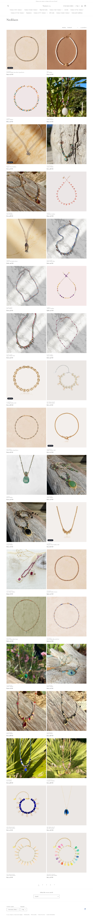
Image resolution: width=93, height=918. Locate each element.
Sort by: (64, 27)
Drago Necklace (10, 544)
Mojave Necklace (10, 119)
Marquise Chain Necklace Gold (53, 544)
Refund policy (27, 914)
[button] (8, 6)
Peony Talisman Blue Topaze (12, 639)
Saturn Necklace (50, 355)
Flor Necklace (49, 72)
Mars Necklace (9, 308)
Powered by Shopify (19, 914)
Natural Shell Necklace (11, 875)
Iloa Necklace (9, 780)
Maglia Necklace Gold (51, 450)
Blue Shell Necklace (50, 828)
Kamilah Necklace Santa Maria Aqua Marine (15, 72)
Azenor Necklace (50, 166)
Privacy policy (34, 914)
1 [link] (38, 884)
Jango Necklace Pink (11, 355)
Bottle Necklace (10, 497)
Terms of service (41, 914)
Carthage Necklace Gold (11, 403)
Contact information (50, 914)
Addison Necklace (50, 308)
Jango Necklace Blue (51, 261)
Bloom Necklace (10, 733)
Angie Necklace (50, 497)
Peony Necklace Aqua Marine (12, 450)
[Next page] (54, 884)
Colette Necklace (50, 119)
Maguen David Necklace (11, 166)
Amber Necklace (10, 686)
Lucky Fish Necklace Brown (12, 261)
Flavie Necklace (10, 214)
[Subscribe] (58, 896)
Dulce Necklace (50, 733)
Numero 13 (12, 914)
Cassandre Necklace (51, 780)
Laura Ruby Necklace (11, 591)
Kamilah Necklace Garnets (52, 591)
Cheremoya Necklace (51, 214)
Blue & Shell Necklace (11, 828)
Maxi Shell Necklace (51, 403)
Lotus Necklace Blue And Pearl (53, 639)
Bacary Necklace (50, 686)
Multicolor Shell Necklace (52, 875)
